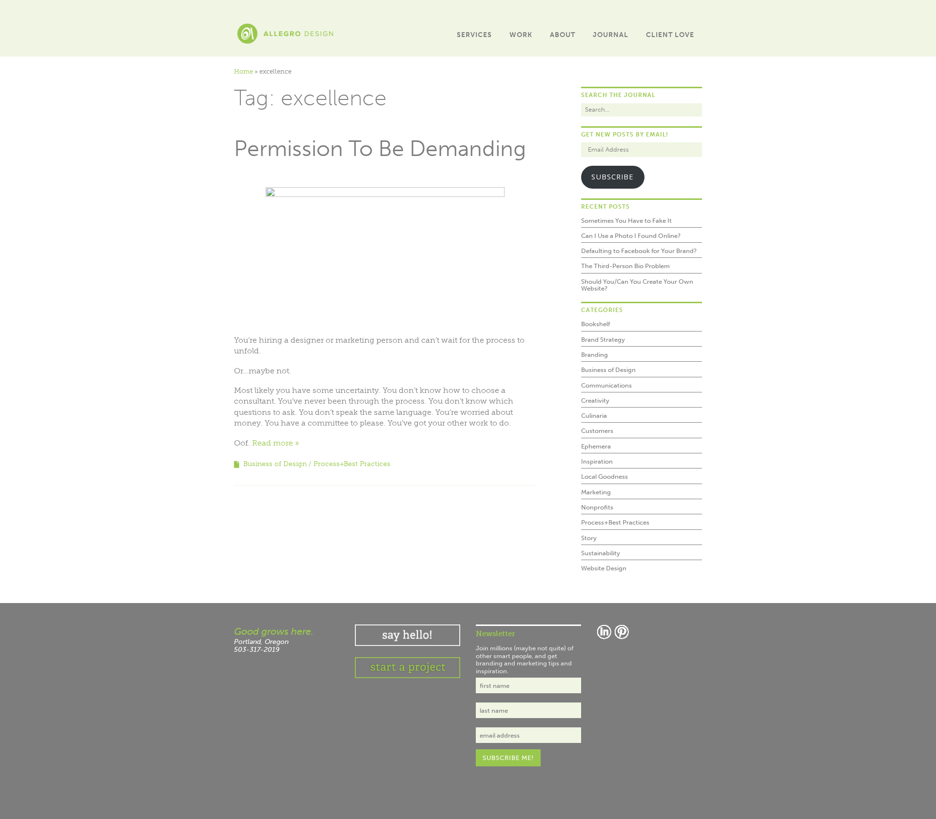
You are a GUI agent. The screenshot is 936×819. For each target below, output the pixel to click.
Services (474, 35)
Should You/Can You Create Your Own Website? (637, 285)
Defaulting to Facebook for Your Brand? (639, 250)
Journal (610, 35)
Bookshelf (595, 324)
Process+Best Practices (351, 464)
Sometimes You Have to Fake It (626, 220)
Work (520, 35)
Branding (594, 354)
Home (243, 71)
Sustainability (600, 553)
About (562, 35)
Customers (597, 430)
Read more (272, 443)
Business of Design (275, 464)
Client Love (670, 35)
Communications (606, 385)
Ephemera (596, 446)
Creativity (595, 400)
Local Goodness (604, 476)
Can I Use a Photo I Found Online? (631, 235)
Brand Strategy (603, 339)
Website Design (603, 568)
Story (589, 538)
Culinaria (594, 415)
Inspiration (597, 461)
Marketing (596, 492)
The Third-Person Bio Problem (625, 266)
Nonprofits (597, 507)
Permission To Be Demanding (380, 149)
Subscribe (612, 176)
